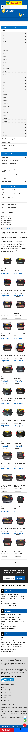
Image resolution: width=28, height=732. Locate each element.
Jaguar (5, 44)
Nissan (5, 91)
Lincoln (5, 74)
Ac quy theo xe (9, 22)
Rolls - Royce (6, 106)
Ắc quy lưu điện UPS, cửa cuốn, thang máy (12, 170)
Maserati (5, 88)
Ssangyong (6, 112)
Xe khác (5, 135)
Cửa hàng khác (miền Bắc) (9, 198)
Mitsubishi (5, 86)
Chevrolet (5, 50)
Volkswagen (6, 124)
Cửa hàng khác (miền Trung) (10, 204)
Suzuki (5, 118)
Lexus (4, 71)
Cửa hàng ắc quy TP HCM (9, 201)
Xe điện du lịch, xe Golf (8, 145)
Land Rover (6, 68)
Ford (4, 53)
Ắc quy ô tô (5, 157)
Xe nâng (4, 148)
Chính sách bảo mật (5, 690)
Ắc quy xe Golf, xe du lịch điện (10, 174)
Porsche (5, 94)
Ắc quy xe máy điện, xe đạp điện (10, 160)
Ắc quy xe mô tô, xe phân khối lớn (11, 166)
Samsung (5, 103)
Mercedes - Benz (7, 80)
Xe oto (15, 22)
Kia (4, 65)
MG (4, 83)
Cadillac (5, 47)
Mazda (5, 77)
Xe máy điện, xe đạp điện (9, 139)
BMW (4, 41)
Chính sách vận (4, 697)
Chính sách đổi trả (5, 700)
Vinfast (5, 127)
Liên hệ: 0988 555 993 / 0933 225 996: (11, 676)
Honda (4, 56)
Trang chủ (3, 22)
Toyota (5, 121)
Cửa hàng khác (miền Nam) (9, 207)
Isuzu (4, 62)
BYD (4, 39)
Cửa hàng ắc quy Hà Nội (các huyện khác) (11, 193)
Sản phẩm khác (6, 181)
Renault (5, 100)
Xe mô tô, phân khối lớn (8, 142)
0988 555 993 (12, 605)
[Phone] (25, 721)
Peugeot (5, 97)
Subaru (5, 115)
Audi (4, 33)
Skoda (4, 109)
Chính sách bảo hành (6, 695)
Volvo (4, 130)
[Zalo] (25, 717)
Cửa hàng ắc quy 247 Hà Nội (9, 189)
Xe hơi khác (6, 132)
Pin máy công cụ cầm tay (9, 163)
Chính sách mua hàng (6, 692)
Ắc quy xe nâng (6, 178)
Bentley (5, 36)
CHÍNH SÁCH (4, 687)
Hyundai (5, 59)
